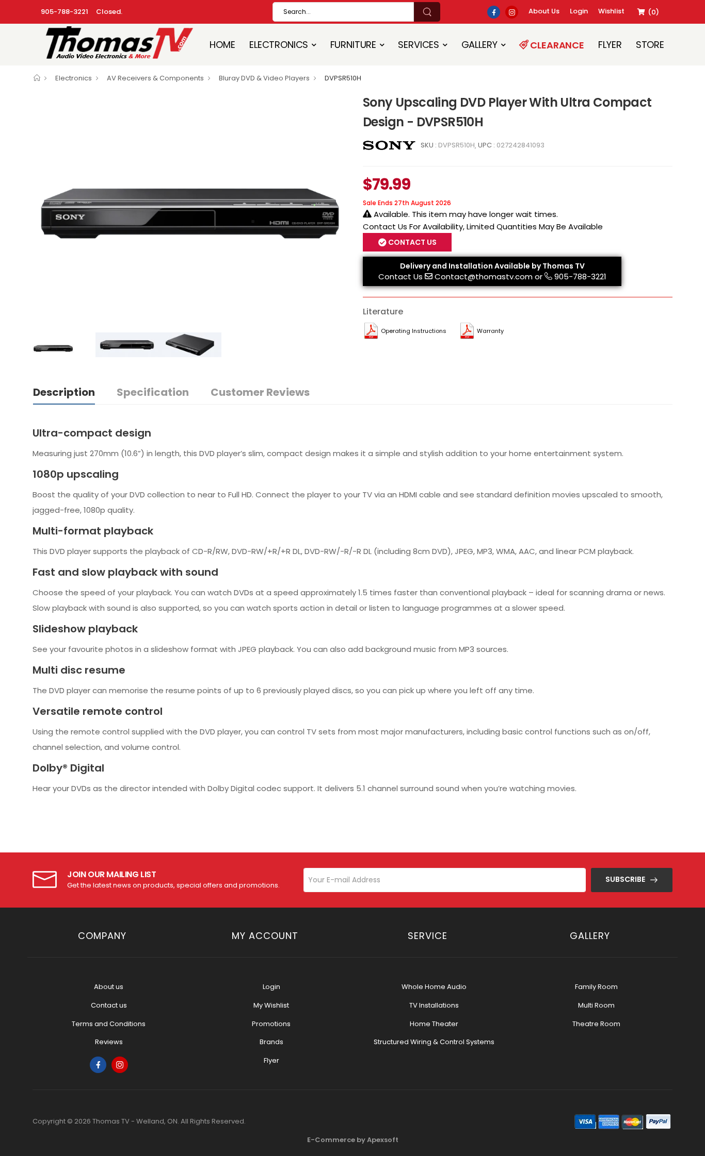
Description (64, 392)
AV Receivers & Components (155, 78)
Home (222, 44)
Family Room (596, 987)
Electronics (278, 44)
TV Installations (434, 1005)
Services (418, 44)
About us (108, 987)
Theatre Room (596, 1024)
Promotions (271, 1024)
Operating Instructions (413, 331)
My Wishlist (271, 1005)
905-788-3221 (64, 11)
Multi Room (596, 1005)
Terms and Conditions (109, 1024)
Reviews (109, 1042)
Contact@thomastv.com (484, 276)
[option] (190, 210)
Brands (271, 1042)
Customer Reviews (260, 392)
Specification (153, 392)
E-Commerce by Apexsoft (352, 1140)
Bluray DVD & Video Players (264, 78)
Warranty (490, 331)
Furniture (353, 44)
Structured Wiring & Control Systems (434, 1042)
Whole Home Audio (434, 987)
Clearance (556, 45)
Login (271, 987)
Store (650, 44)
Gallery (479, 44)
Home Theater (434, 1024)
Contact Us (400, 276)
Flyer (609, 44)
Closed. (109, 11)
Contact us (109, 1005)
